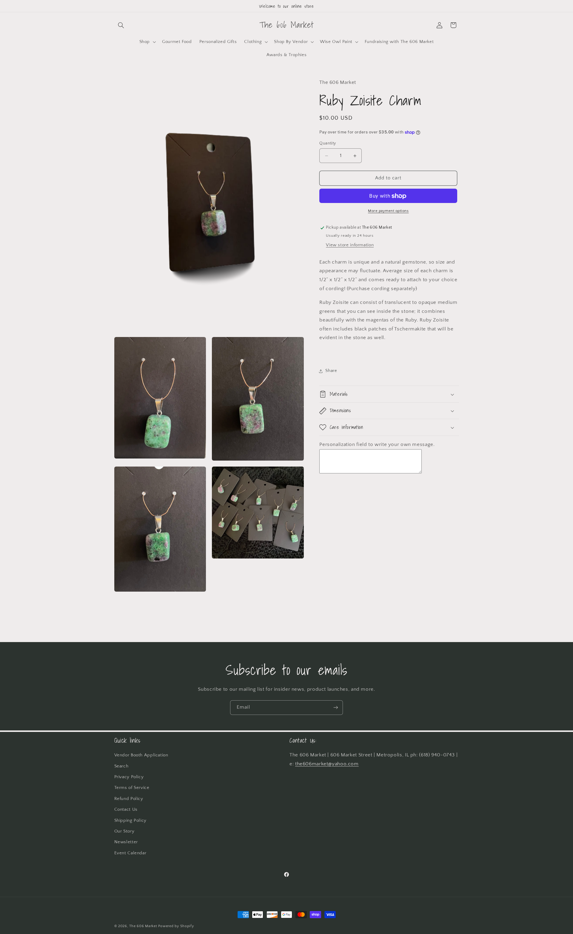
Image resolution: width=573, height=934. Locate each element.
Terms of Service (132, 787)
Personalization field (343, 444)
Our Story (124, 831)
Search (121, 766)
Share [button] (331, 370)
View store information (350, 245)
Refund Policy (128, 798)
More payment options (388, 211)
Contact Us (126, 809)
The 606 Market (143, 926)
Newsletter (126, 842)
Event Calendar (130, 853)
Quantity (327, 143)
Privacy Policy (129, 777)
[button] (121, 25)
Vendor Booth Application (141, 755)
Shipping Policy (130, 820)
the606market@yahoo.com (327, 764)
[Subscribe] (336, 707)
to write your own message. (401, 444)
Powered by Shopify (176, 926)
